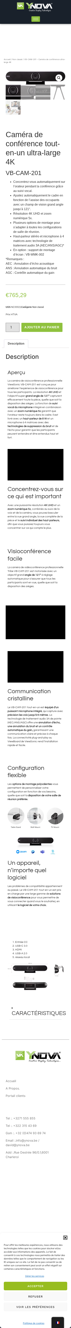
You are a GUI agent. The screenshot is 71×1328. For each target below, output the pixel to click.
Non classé (17, 59)
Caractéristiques (39, 1013)
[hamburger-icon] (35, 19)
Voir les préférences (35, 1307)
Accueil (7, 59)
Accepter (35, 1286)
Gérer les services (34, 1276)
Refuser (35, 1296)
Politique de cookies (33, 1323)
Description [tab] (16, 343)
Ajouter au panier (42, 327)
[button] (65, 1238)
